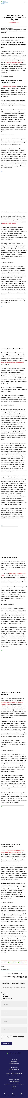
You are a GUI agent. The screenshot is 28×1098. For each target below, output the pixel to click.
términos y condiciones (18, 1036)
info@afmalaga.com (14, 1063)
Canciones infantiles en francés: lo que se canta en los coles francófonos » (15, 977)
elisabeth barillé (13, 31)
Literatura (3, 966)
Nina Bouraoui (20, 31)
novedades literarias (13, 29)
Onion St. (14, 1088)
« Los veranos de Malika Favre (14, 973)
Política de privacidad (14, 1081)
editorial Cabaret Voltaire (9, 223)
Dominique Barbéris (5, 29)
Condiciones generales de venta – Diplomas (14, 1084)
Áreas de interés (4, 993)
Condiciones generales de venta (14, 1083)
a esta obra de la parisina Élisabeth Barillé (12, 362)
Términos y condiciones (14, 1079)
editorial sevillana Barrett (9, 86)
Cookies (14, 1086)
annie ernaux (21, 29)
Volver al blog (5, 969)
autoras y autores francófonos (13, 62)
